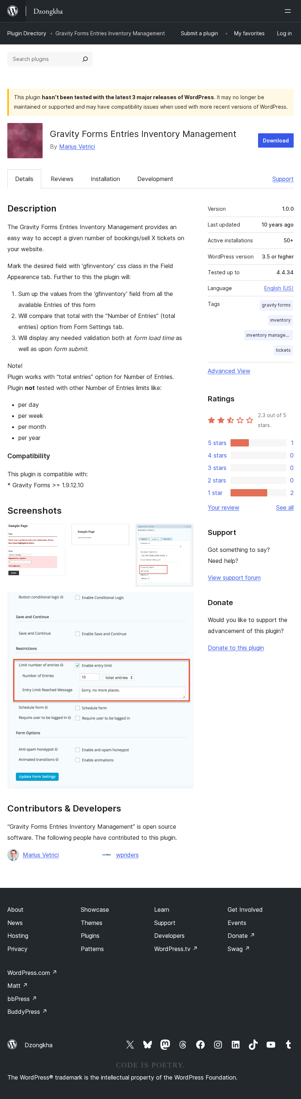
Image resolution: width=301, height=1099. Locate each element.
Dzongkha (38, 1045)
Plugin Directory (26, 33)
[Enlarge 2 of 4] (119, 533)
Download (276, 140)
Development (155, 178)
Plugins (90, 935)
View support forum (234, 577)
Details (24, 178)
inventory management (269, 335)
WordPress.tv (176, 948)
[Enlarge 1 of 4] (55, 533)
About (15, 909)
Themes (91, 922)
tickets (283, 350)
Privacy (17, 948)
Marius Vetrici (77, 146)
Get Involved (245, 909)
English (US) (279, 288)
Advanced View (229, 371)
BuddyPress (27, 1011)
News (15, 922)
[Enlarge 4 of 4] (183, 602)
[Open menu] (289, 11)
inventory (280, 320)
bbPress (22, 998)
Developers (169, 935)
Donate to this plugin (236, 647)
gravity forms (276, 305)
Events (237, 922)
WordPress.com (32, 972)
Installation (105, 178)
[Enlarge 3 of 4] (183, 533)
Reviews (62, 178)
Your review (223, 507)
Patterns (92, 948)
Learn (161, 909)
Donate (241, 935)
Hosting (17, 935)
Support (283, 178)
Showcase (95, 909)
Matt (17, 985)
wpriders (127, 854)
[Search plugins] (85, 59)
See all (285, 507)
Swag (239, 948)
